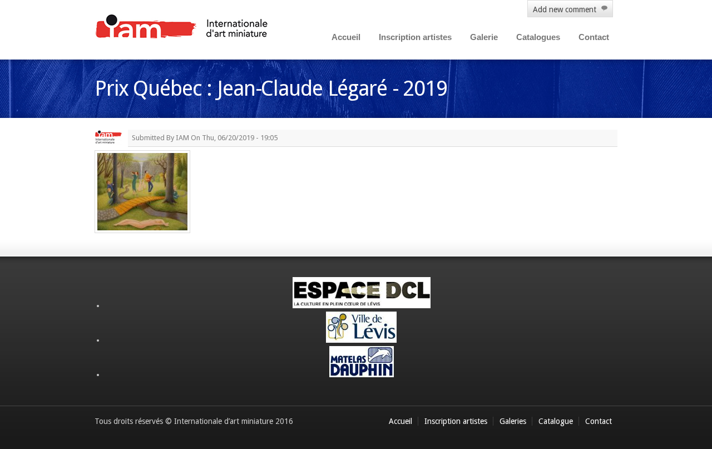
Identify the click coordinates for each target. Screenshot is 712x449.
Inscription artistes (415, 37)
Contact (593, 37)
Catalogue (555, 421)
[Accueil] (182, 28)
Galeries (513, 421)
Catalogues (538, 37)
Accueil (346, 37)
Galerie (484, 37)
